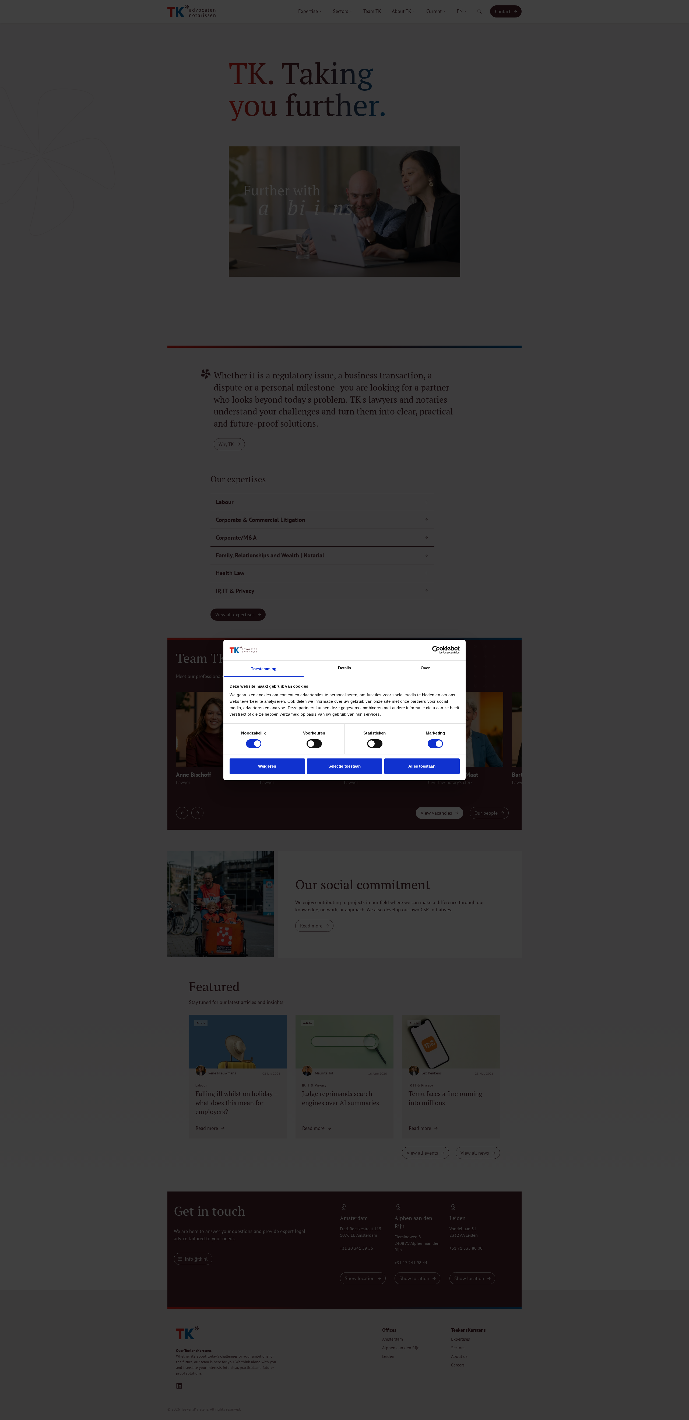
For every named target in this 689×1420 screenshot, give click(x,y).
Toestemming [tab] (263, 668)
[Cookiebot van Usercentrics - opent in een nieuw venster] (436, 650)
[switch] (314, 743)
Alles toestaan (421, 766)
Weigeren (267, 766)
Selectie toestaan (344, 766)
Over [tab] (425, 668)
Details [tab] (344, 668)
